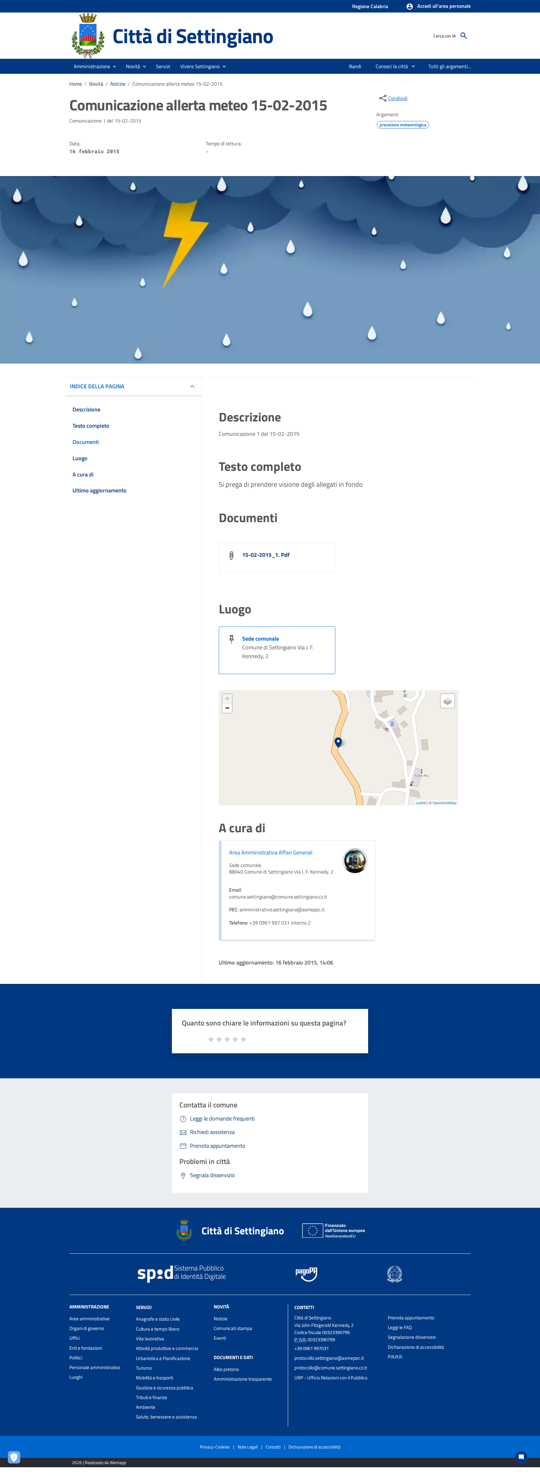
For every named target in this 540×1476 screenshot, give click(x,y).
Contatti (304, 1307)
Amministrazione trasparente (243, 1379)
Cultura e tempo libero (157, 1328)
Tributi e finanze (151, 1397)
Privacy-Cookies (215, 1446)
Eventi (220, 1338)
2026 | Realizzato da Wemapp (99, 1462)
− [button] (227, 708)
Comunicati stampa (233, 1328)
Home (75, 84)
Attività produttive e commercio (167, 1348)
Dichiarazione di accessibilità (416, 1347)
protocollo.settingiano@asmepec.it (329, 1358)
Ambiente (145, 1407)
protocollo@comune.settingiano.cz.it (330, 1367)
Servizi (144, 1307)
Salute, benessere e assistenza (166, 1416)
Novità (96, 84)
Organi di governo (86, 1328)
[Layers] (447, 701)
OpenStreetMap (444, 802)
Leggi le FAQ (400, 1327)
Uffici (74, 1338)
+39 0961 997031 (311, 1348)
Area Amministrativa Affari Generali (270, 852)
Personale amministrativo (94, 1367)
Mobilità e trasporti (154, 1377)
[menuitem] (355, 66)
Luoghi (75, 1377)
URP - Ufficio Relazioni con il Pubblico (331, 1377)
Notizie (117, 84)
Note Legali (248, 1446)
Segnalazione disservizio (412, 1337)
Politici (75, 1357)
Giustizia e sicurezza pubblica (164, 1387)
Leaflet (421, 802)
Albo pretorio (226, 1369)
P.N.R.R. (395, 1356)
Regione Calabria (370, 6)
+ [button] (227, 699)
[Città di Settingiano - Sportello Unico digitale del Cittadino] (88, 35)
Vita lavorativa (150, 1338)
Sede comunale (260, 638)
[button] (438, 6)
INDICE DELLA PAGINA (97, 386)
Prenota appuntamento (411, 1317)
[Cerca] (464, 36)
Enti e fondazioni (85, 1348)
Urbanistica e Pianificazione (163, 1358)
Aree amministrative (89, 1318)
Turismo (144, 1368)
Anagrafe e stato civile (158, 1318)
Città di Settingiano (192, 35)
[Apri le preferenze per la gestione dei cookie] (15, 1459)
